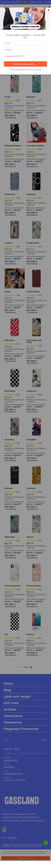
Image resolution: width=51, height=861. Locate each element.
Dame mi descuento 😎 (25, 64)
